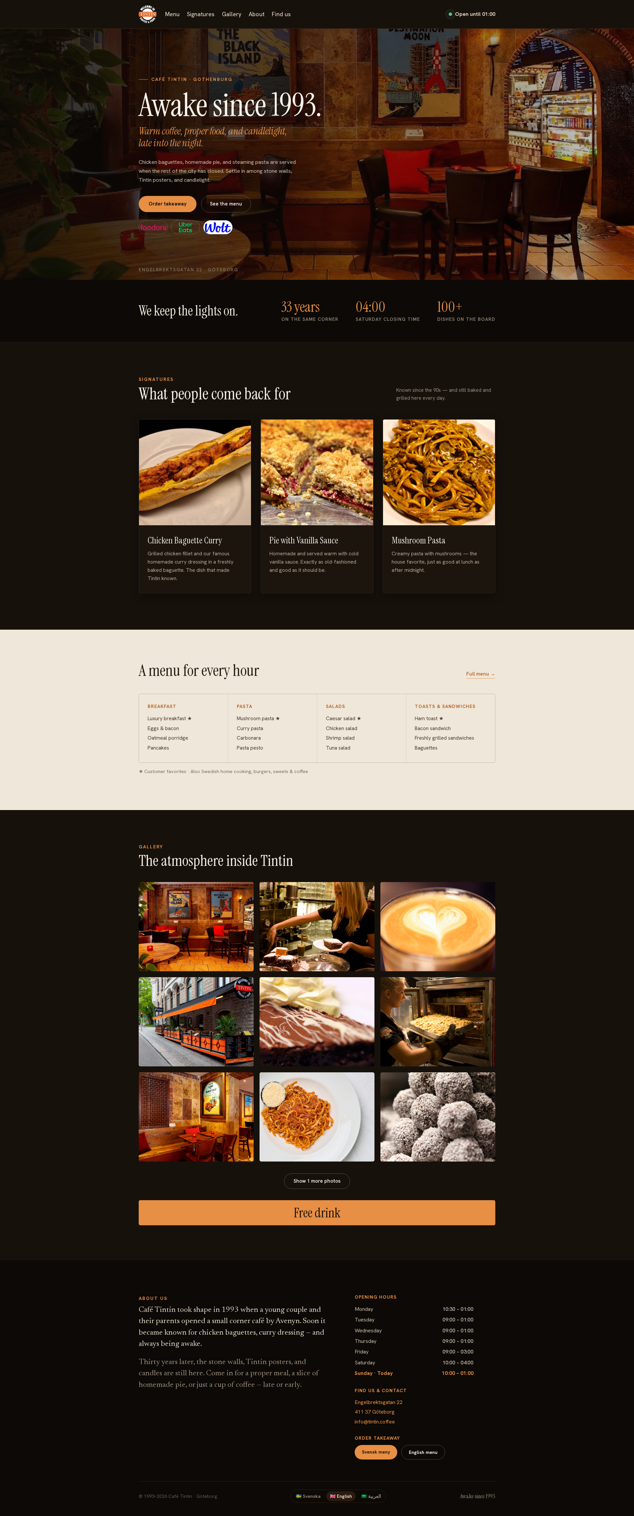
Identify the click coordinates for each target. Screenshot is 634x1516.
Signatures (201, 14)
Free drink (317, 1212)
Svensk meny (376, 1452)
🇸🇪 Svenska (308, 1496)
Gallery (231, 14)
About (256, 14)
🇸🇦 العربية (371, 1496)
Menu (172, 14)
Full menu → (480, 674)
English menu (423, 1452)
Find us (281, 14)
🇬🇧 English (341, 1496)
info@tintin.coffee (375, 1421)
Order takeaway (168, 204)
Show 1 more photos (317, 1181)
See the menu (226, 204)
